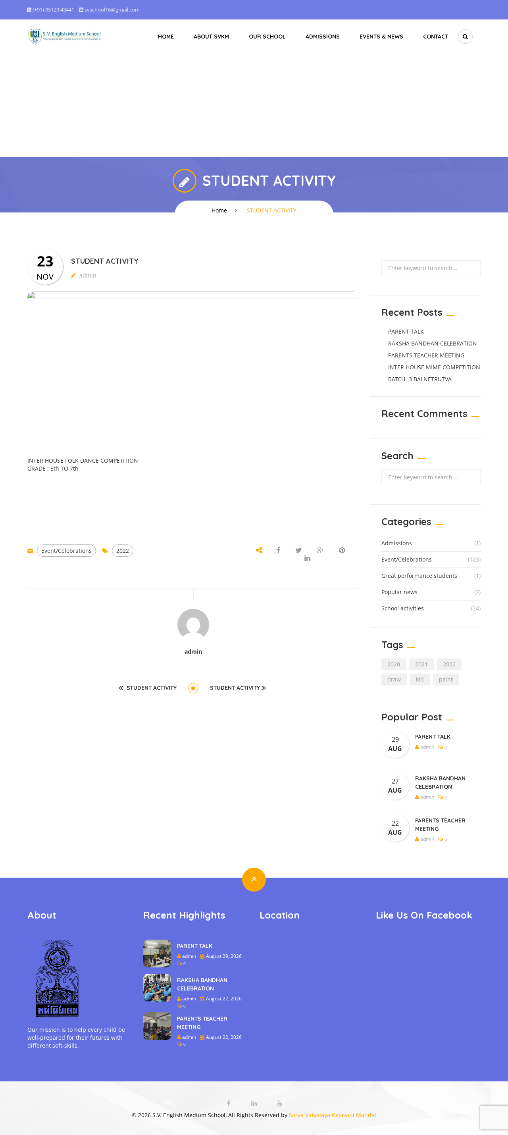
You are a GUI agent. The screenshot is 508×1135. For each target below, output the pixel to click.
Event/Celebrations (66, 550)
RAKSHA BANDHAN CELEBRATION (432, 343)
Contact (435, 36)
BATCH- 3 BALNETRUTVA (420, 379)
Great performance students (419, 575)
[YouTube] (279, 1103)
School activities (402, 608)
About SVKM (211, 36)
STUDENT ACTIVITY (152, 688)
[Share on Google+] (320, 550)
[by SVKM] (64, 36)
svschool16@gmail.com (112, 9)
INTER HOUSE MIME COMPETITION (434, 367)
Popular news (399, 592)
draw (394, 679)
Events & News (381, 36)
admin (87, 275)
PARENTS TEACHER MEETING (426, 355)
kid (420, 679)
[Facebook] (229, 1103)
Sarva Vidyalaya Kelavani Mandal (332, 1115)
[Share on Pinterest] (342, 550)
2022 (122, 550)
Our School (267, 36)
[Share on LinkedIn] (307, 558)
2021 (421, 664)
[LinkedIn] (254, 1103)
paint (446, 679)
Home (166, 36)
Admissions (323, 36)
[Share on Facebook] (279, 550)
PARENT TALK (406, 331)
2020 (393, 664)
